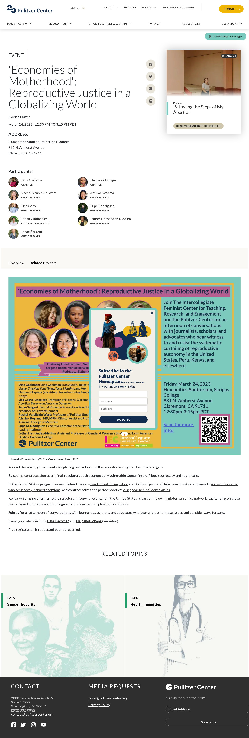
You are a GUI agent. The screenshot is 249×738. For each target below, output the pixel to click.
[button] (123, 376)
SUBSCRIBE (123, 419)
